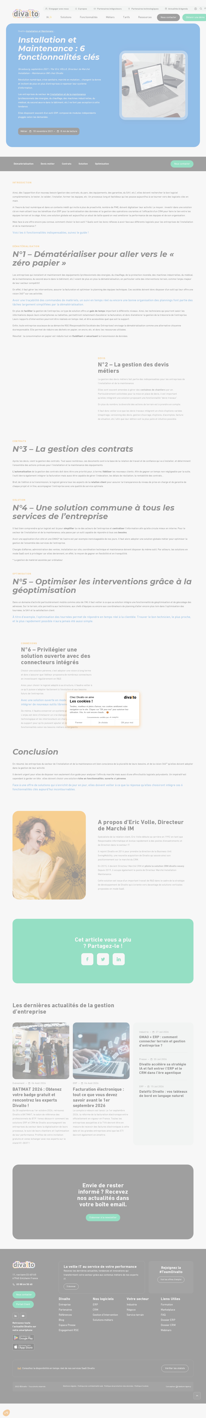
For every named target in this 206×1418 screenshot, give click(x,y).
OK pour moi (127, 722)
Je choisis (103, 722)
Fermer (78, 722)
